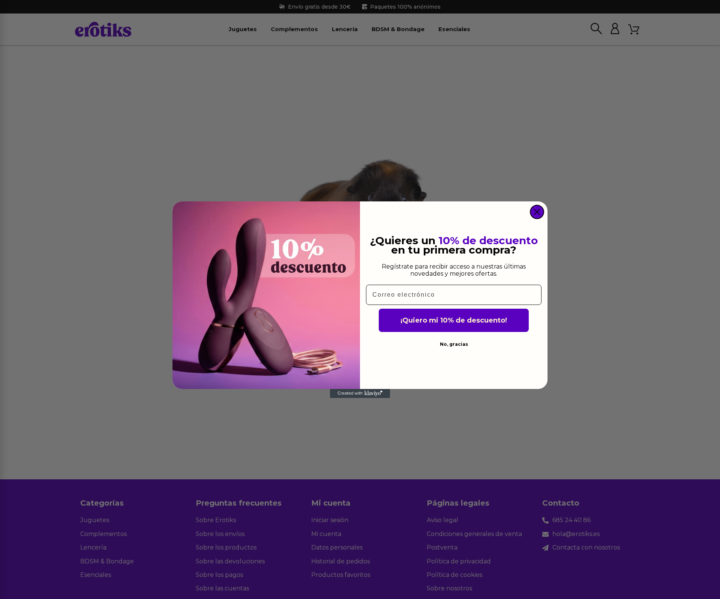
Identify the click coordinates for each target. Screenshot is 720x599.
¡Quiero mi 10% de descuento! (453, 320)
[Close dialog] (537, 212)
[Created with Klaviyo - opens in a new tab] (360, 393)
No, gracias (454, 344)
